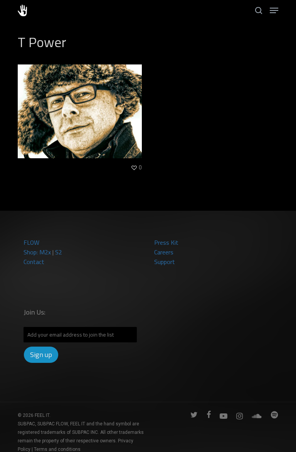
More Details (81, 105)
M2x (45, 252)
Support (164, 261)
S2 (58, 252)
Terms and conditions (57, 449)
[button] (274, 10)
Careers (163, 252)
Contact (34, 261)
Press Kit (166, 242)
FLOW (31, 242)
